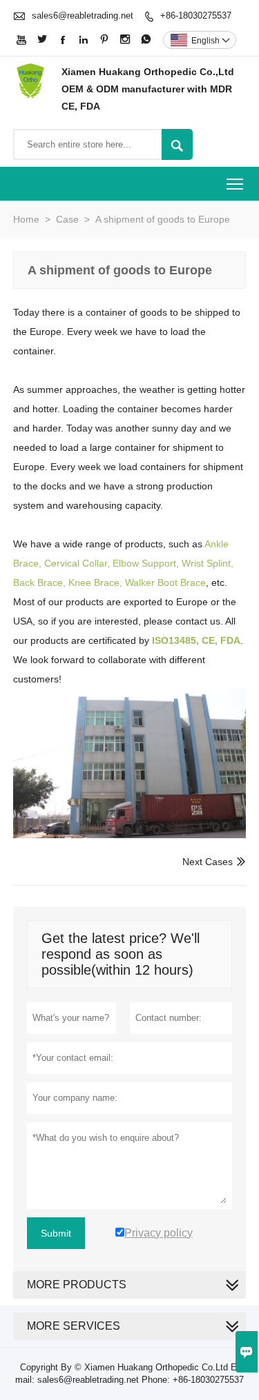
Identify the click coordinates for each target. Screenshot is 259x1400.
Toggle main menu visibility (235, 184)
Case (67, 219)
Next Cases (207, 861)
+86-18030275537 (195, 15)
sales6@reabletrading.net (82, 15)
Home (26, 219)
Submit (56, 1233)
